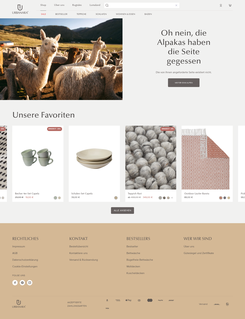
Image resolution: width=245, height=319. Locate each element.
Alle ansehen (122, 210)
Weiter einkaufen (184, 83)
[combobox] (141, 5)
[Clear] (175, 5)
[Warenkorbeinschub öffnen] (230, 5)
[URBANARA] (20, 9)
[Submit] (107, 5)
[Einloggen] (221, 5)
